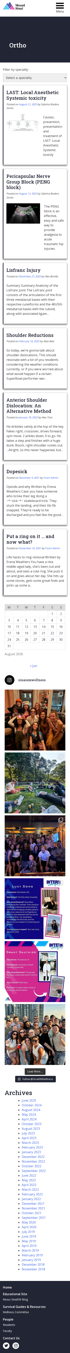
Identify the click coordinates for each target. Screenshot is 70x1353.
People (8, 1319)
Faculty (7, 1331)
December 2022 (33, 1157)
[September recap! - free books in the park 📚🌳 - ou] (35, 782)
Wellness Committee (16, 1312)
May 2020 (29, 1222)
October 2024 (31, 1105)
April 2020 (29, 1227)
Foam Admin (50, 477)
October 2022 (31, 1166)
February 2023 (32, 1147)
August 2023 (31, 1128)
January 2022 (31, 1199)
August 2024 (31, 1110)
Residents (9, 1325)
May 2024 (29, 1114)
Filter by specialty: (16, 69)
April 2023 (29, 1138)
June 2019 (29, 1236)
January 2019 (31, 1260)
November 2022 (33, 1161)
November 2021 (33, 1208)
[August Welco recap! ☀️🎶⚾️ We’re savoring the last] (35, 845)
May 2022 (29, 1180)
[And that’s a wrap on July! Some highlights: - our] (35, 1034)
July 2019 (28, 1232)
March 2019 (30, 1250)
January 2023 (31, 1152)
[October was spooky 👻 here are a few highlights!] (35, 720)
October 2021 (31, 1213)
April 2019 (29, 1246)
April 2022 (29, 1185)
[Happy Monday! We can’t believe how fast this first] (35, 971)
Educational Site (15, 1294)
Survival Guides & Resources (24, 1307)
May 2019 (29, 1241)
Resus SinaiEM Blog (15, 1299)
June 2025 (29, 1100)
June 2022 (29, 1175)
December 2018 (33, 1264)
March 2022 (30, 1189)
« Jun (33, 666)
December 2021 (33, 1203)
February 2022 (32, 1194)
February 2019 (32, 1255)
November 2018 (33, 1269)
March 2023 (30, 1143)
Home (7, 1287)
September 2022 (34, 1171)
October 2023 (31, 1124)
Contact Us (11, 1338)
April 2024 (29, 1119)
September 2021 (34, 1218)
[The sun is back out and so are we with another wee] (35, 908)
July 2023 (28, 1133)
